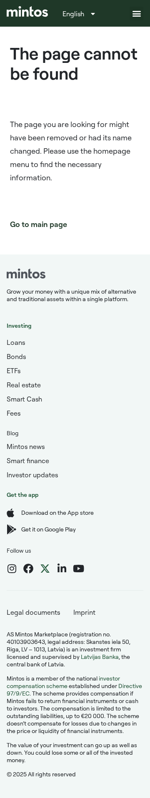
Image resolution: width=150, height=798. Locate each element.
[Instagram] (12, 569)
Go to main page (38, 224)
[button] (136, 13)
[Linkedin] (62, 569)
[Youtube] (78, 569)
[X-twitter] (45, 569)
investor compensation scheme (63, 682)
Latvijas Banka (100, 656)
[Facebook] (28, 569)
